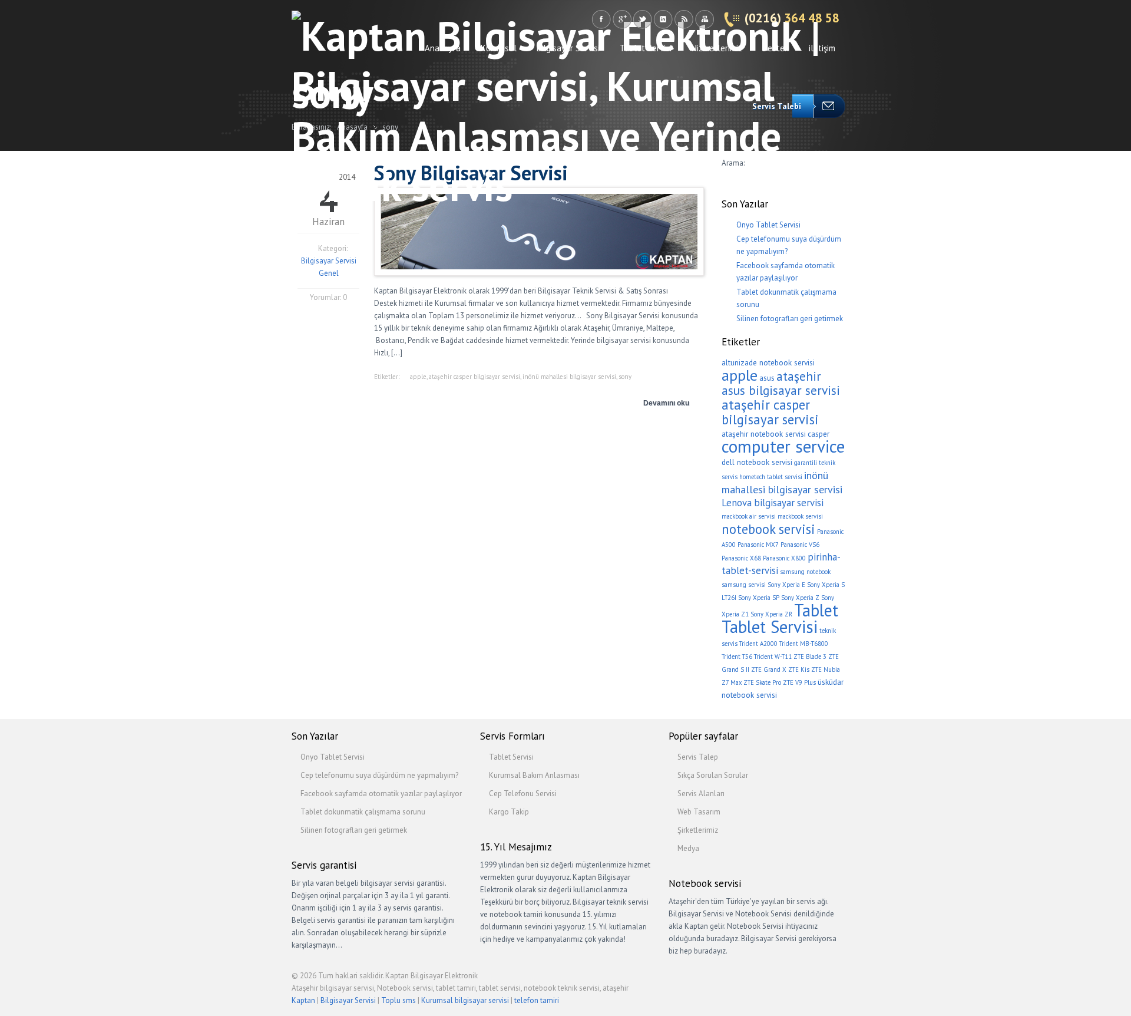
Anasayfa (443, 48)
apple (418, 376)
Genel (329, 273)
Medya (688, 848)
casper (818, 433)
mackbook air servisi (749, 516)
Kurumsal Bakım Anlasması (534, 775)
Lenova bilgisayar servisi (773, 502)
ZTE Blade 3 (809, 656)
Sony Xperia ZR (771, 614)
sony (625, 376)
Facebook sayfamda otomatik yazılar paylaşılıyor (381, 794)
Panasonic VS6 (800, 544)
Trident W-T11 (773, 656)
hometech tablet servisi (770, 477)
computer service (783, 446)
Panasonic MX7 (758, 544)
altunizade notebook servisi (768, 362)
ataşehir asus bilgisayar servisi (781, 383)
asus (767, 377)
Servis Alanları (701, 794)
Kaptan (303, 1000)
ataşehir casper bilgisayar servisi (474, 376)
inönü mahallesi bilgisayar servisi (569, 376)
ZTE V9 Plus (799, 682)
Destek (775, 48)
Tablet (816, 610)
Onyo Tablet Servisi (768, 225)
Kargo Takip (509, 812)
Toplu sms (398, 1000)
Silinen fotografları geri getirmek (789, 319)
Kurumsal (499, 48)
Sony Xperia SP (758, 597)
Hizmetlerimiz (717, 48)
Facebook (601, 19)
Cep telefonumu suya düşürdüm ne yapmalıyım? (379, 775)
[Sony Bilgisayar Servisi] (539, 267)
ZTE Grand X (768, 669)
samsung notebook (805, 572)
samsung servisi (744, 584)
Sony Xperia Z (800, 597)
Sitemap (704, 19)
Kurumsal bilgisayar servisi (465, 1000)
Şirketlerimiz (697, 830)
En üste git (830, 980)
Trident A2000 (758, 643)
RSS (683, 19)
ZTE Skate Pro (762, 682)
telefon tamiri (536, 1000)
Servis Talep (697, 757)
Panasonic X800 (784, 558)
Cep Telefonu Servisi (523, 794)
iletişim (822, 48)
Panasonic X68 (741, 558)
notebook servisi (768, 528)
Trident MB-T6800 (803, 643)
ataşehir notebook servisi (764, 433)
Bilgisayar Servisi (568, 48)
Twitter (642, 19)
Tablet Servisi (646, 48)
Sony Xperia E (786, 584)
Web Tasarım (698, 812)
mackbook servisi (800, 516)
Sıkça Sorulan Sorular (712, 775)
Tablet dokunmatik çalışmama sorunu (362, 812)
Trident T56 (737, 656)
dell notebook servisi (757, 462)
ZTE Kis (798, 669)
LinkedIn (663, 19)
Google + (621, 19)
